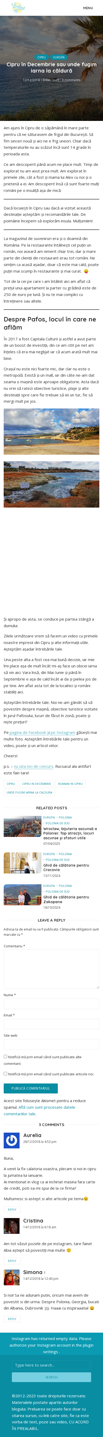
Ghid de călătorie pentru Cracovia (66, 867)
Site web (10, 1035)
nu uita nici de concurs (33, 766)
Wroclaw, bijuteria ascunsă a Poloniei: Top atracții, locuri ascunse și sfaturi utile (70, 833)
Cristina (33, 1220)
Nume (10, 995)
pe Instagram (62, 732)
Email (9, 1015)
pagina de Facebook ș (29, 732)
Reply (12, 1209)
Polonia (65, 817)
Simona (33, 1272)
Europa (58, 57)
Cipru (42, 57)
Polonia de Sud (58, 823)
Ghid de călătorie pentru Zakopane (66, 899)
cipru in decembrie (36, 784)
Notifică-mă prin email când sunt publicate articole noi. (51, 1074)
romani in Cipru (70, 784)
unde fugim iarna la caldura (29, 792)
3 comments (71, 80)
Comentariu (14, 946)
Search (51, 1377)
